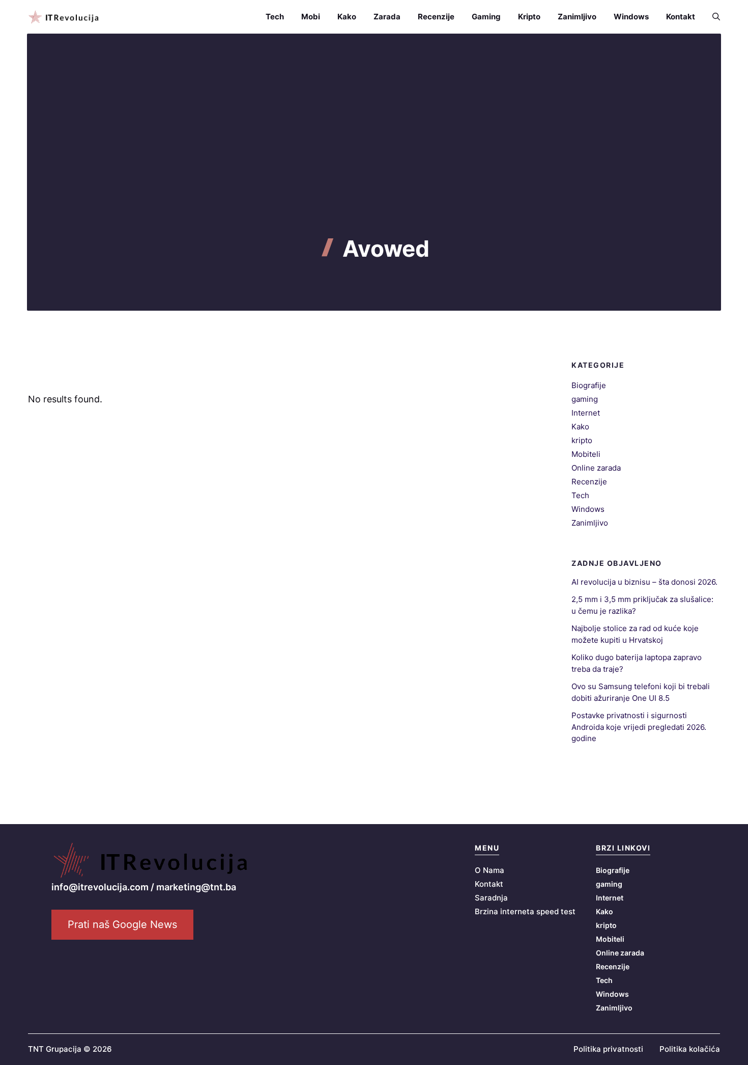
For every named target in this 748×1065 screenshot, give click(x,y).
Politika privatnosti (608, 1049)
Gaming (486, 16)
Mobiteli (585, 454)
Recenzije (436, 16)
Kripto (529, 16)
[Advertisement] (374, 159)
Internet (585, 413)
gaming (584, 399)
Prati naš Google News (122, 924)
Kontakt (680, 16)
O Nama (489, 870)
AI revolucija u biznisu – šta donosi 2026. (644, 582)
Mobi (310, 16)
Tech (275, 16)
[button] (712, 17)
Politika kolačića (689, 1049)
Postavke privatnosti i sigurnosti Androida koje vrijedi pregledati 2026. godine (638, 727)
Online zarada (596, 468)
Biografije (588, 385)
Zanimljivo (577, 16)
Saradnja (491, 898)
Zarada (386, 16)
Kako (346, 16)
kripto (581, 440)
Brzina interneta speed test (525, 911)
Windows (631, 16)
